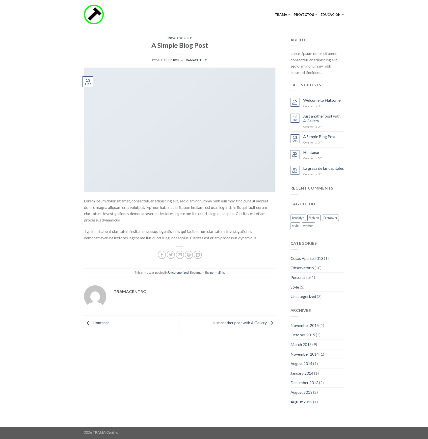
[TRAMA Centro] (109, 14)
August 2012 (301, 401)
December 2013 (304, 382)
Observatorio (302, 267)
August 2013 (301, 392)
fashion (314, 218)
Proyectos (304, 15)
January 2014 (302, 373)
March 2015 (301, 344)
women (308, 226)
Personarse (300, 277)
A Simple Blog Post (319, 136)
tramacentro (195, 60)
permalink (217, 272)
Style (295, 287)
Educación (331, 15)
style (295, 226)
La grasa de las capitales (323, 168)
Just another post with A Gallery (240, 322)
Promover (330, 218)
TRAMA (281, 15)
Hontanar (100, 322)
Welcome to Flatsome (322, 100)
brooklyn (298, 218)
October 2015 (303, 334)
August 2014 (301, 363)
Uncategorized (179, 38)
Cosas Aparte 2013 (307, 258)
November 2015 (305, 325)
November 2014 (305, 354)
